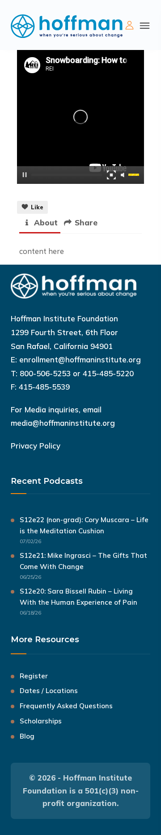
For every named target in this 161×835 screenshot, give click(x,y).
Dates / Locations (49, 690)
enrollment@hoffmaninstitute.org (80, 359)
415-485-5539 (44, 386)
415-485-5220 (108, 373)
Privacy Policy (35, 445)
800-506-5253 (45, 373)
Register (34, 676)
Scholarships (41, 721)
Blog (27, 736)
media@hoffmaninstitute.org (63, 423)
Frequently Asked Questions (66, 706)
